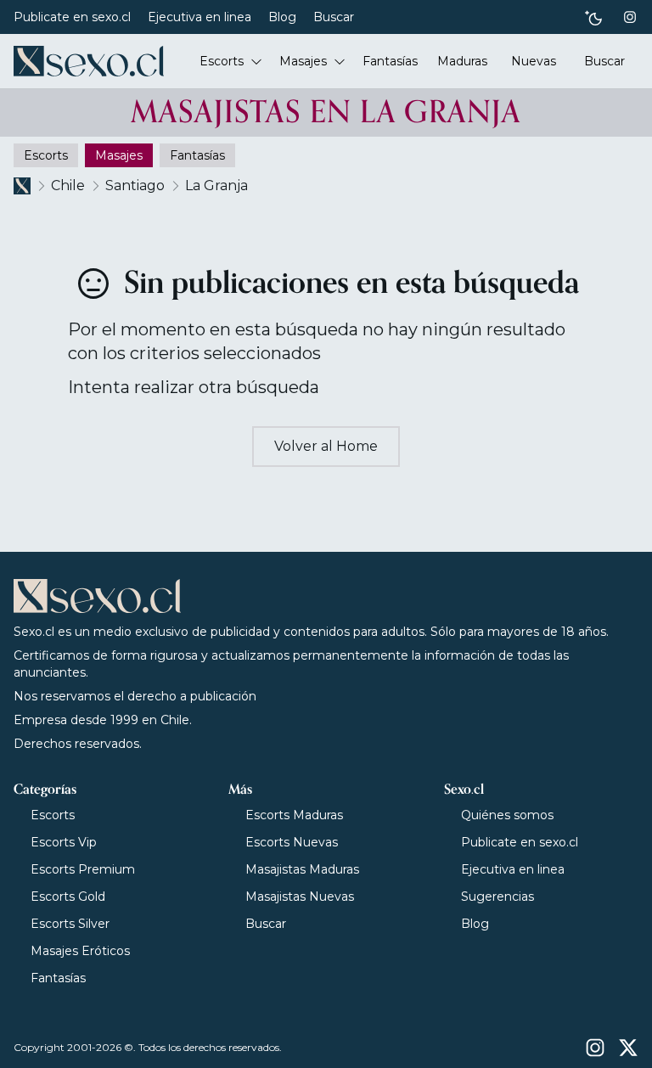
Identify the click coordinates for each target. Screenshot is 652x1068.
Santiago (135, 185)
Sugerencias (497, 896)
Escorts (53, 815)
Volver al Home (326, 446)
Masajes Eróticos (80, 950)
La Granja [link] (216, 185)
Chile (68, 185)
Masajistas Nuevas (299, 896)
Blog (282, 17)
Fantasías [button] (390, 61)
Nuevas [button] (533, 61)
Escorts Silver (70, 923)
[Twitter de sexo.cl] (628, 1047)
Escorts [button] (222, 61)
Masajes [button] (303, 61)
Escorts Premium (83, 869)
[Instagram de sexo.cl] (629, 16)
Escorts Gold (68, 896)
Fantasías (58, 978)
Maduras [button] (462, 61)
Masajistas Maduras (302, 869)
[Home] (89, 61)
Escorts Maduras (294, 815)
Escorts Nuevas (291, 842)
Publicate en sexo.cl (72, 17)
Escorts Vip (64, 842)
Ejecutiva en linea (199, 17)
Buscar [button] (604, 61)
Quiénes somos (507, 815)
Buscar (333, 17)
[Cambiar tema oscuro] (593, 17)
